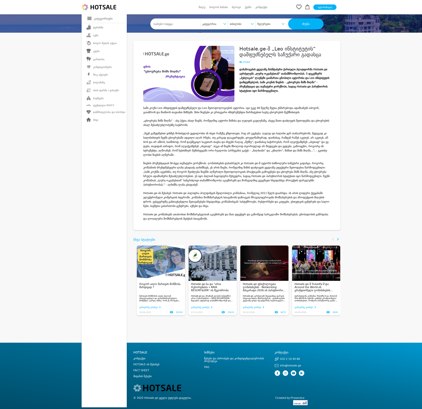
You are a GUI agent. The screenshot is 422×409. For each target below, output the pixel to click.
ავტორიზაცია (325, 7)
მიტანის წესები (142, 376)
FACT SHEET (141, 370)
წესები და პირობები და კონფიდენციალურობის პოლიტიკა (234, 360)
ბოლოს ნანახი (218, 7)
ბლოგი (236, 7)
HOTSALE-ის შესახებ (146, 364)
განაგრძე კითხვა (148, 307)
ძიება (306, 23)
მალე (202, 7)
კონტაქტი (261, 7)
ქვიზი (248, 7)
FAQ (206, 367)
